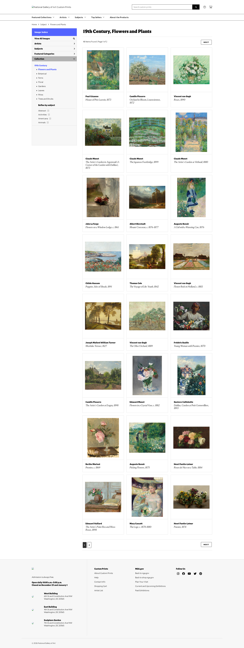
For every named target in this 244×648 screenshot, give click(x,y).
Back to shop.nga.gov (144, 577)
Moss (40, 94)
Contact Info (99, 581)
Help (96, 577)
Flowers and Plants (47, 69)
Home (34, 24)
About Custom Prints (103, 573)
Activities (42, 114)
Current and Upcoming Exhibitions (150, 586)
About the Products (119, 17)
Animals (41, 122)
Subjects (38, 48)
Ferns (40, 77)
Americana (43, 118)
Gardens (42, 86)
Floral (40, 82)
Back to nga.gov (142, 573)
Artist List (98, 590)
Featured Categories (44, 53)
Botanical (42, 73)
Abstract (42, 110)
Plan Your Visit (141, 581)
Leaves (41, 90)
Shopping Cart (100, 586)
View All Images (42, 38)
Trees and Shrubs (45, 98)
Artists (37, 43)
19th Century (40, 65)
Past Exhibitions (142, 590)
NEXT (206, 42)
